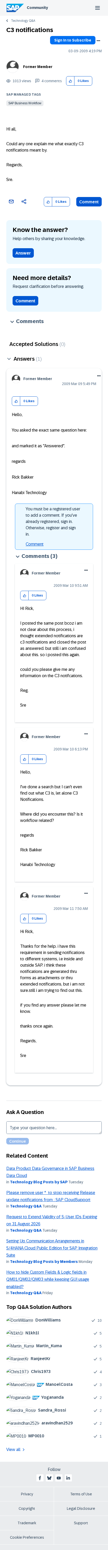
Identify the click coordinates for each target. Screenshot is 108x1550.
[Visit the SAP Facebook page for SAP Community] (40, 1478)
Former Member (37, 67)
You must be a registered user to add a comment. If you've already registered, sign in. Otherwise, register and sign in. (53, 521)
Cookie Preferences (27, 1537)
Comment (89, 202)
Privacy (27, 1494)
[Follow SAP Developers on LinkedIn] (68, 1478)
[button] (70, 81)
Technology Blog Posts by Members (44, 1261)
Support (81, 1523)
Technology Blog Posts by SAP (39, 1182)
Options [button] (98, 41)
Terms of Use (81, 1494)
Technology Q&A (23, 21)
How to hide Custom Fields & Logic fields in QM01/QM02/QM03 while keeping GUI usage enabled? (47, 1279)
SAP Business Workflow (24, 103)
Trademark (27, 1523)
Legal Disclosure (81, 1508)
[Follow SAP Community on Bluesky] (49, 1478)
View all (13, 1449)
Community (37, 8)
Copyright (27, 1508)
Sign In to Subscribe (72, 40)
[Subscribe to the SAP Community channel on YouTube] (59, 1478)
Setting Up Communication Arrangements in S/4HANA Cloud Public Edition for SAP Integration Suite (52, 1248)
